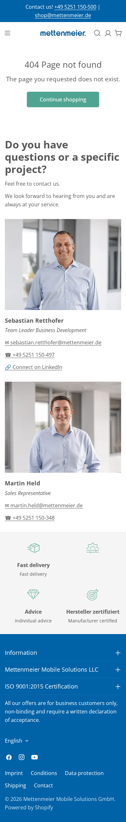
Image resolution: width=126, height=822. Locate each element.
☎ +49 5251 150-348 (30, 517)
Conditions (44, 773)
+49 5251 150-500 (75, 6)
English (13, 740)
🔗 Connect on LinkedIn (33, 367)
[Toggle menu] (7, 33)
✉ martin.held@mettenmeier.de (44, 505)
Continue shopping (63, 99)
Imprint (14, 773)
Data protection (84, 773)
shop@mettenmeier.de (63, 15)
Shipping (15, 785)
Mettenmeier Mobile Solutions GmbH (68, 799)
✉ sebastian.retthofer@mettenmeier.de (53, 342)
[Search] (97, 33)
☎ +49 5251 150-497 (30, 354)
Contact (43, 785)
